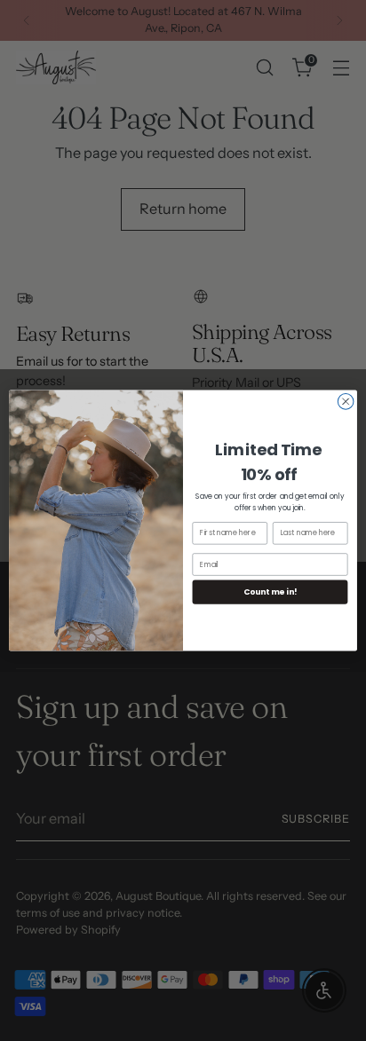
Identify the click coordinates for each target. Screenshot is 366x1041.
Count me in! (270, 591)
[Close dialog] (346, 402)
